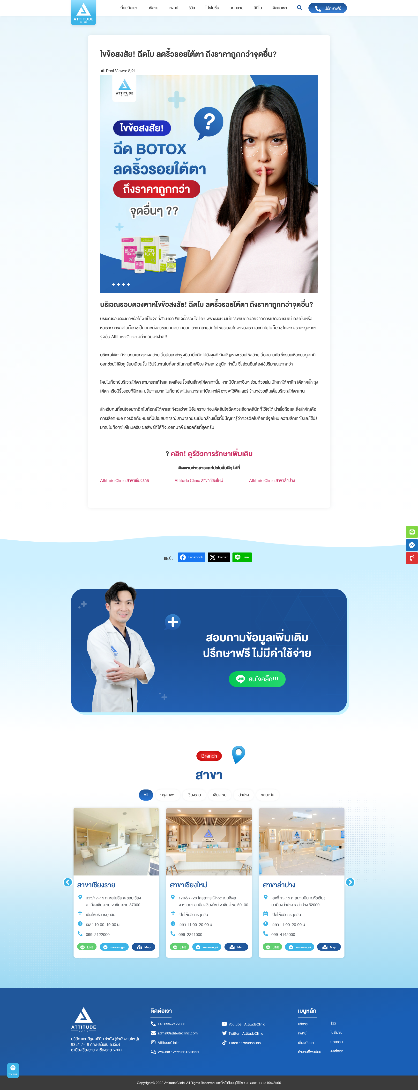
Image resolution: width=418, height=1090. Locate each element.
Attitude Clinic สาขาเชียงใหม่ (199, 480)
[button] (300, 8)
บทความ (236, 8)
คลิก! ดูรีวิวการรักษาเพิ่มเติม (212, 453)
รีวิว (192, 8)
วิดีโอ (258, 8)
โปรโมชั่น (212, 8)
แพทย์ (173, 8)
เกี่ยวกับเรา (128, 8)
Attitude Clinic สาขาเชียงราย (124, 480)
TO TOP (13, 1074)
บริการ (153, 8)
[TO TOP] (13, 1067)
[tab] (146, 795)
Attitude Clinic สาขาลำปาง (272, 480)
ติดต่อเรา (279, 8)
